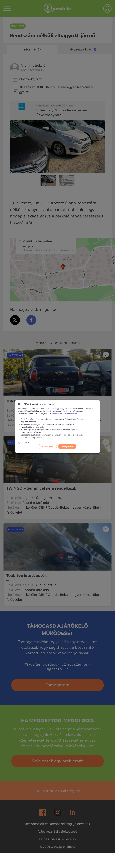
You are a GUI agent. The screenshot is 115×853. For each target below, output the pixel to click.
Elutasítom (47, 446)
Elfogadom (67, 446)
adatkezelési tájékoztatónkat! (64, 413)
